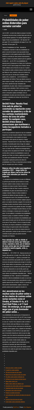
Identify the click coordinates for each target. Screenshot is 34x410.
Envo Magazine (27, 407)
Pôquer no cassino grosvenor (13, 392)
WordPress (16, 407)
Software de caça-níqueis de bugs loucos (16, 379)
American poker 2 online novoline (14, 368)
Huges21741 (13, 15)
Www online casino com (11, 381)
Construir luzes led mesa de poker (14, 399)
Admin (5, 29)
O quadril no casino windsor (12, 370)
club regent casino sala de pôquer (17, 3)
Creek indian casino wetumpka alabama (15, 402)
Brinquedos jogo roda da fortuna (13, 390)
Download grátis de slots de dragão (14, 388)
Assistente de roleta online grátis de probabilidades (18, 386)
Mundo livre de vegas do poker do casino (16, 374)
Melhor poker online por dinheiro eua (14, 383)
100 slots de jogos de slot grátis (14, 372)
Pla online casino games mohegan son (15, 377)
